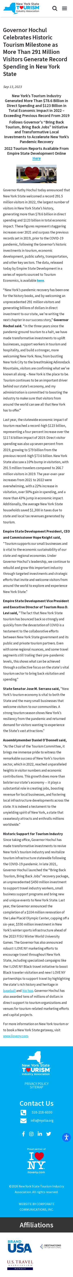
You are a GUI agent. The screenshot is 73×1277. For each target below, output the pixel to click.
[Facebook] (24, 1134)
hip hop (27, 990)
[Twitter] (48, 1134)
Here (36, 158)
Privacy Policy (37, 1084)
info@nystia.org (42, 1120)
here (40, 280)
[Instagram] (31, 1134)
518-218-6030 (42, 1112)
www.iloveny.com (15, 1036)
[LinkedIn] (40, 1134)
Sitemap (36, 1087)
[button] (55, 8)
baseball (9, 990)
